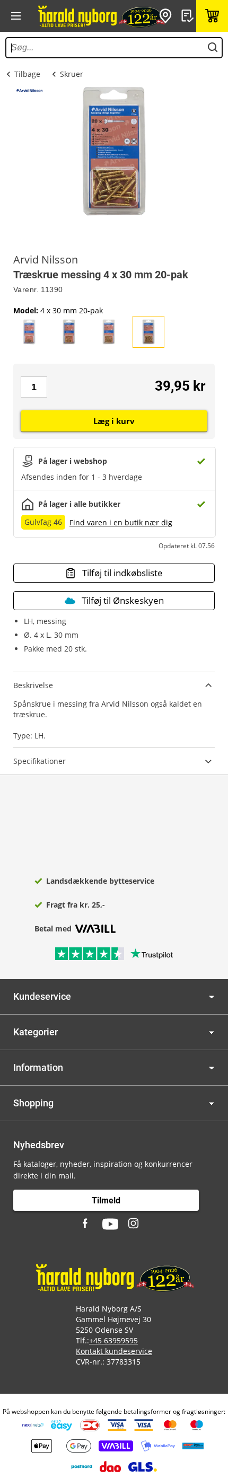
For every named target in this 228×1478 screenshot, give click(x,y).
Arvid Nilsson (45, 259)
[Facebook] (86, 1224)
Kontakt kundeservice (114, 1351)
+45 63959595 (113, 1340)
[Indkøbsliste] (188, 16)
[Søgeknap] (212, 47)
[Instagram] (134, 1224)
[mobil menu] (16, 16)
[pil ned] (211, 997)
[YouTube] (110, 1224)
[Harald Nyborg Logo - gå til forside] (100, 16)
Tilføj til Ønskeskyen (123, 600)
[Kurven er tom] (212, 16)
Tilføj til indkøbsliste (122, 573)
